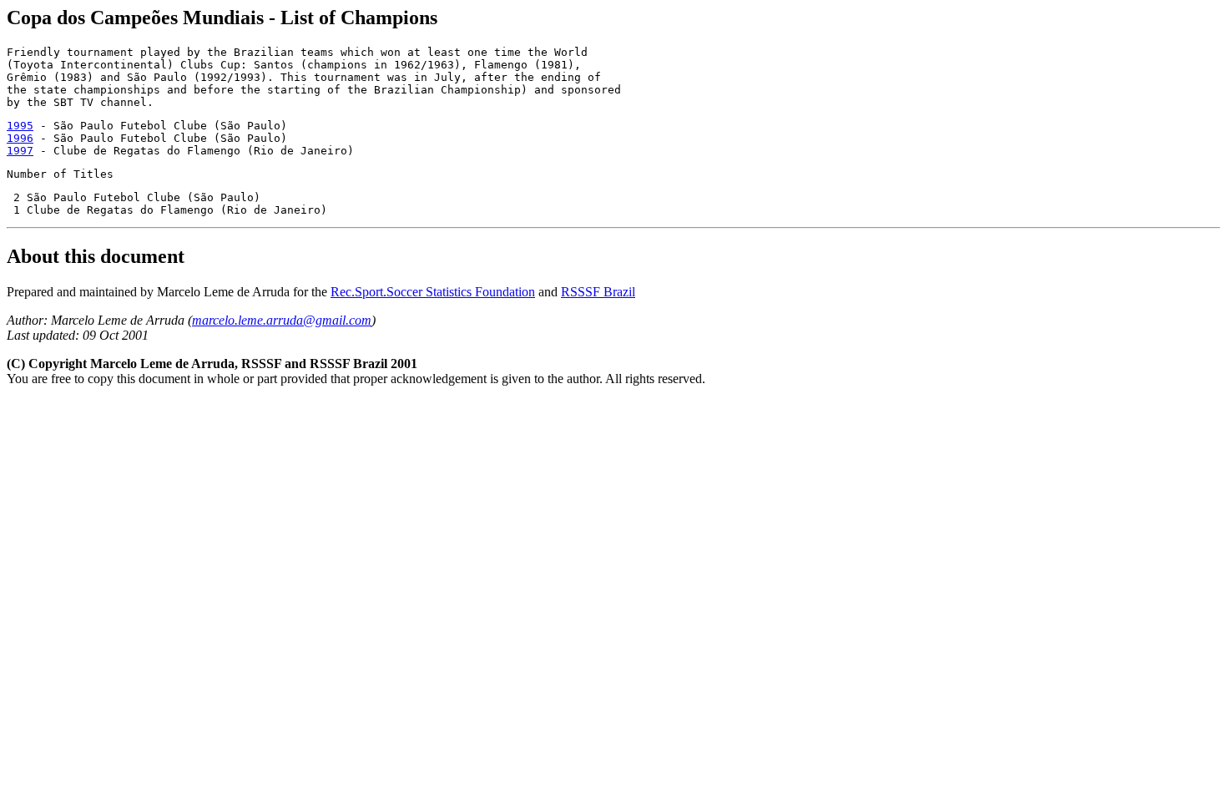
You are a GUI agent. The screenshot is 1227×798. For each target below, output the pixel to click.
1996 (20, 138)
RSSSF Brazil (598, 292)
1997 (20, 150)
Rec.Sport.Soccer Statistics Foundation (433, 292)
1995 (20, 125)
